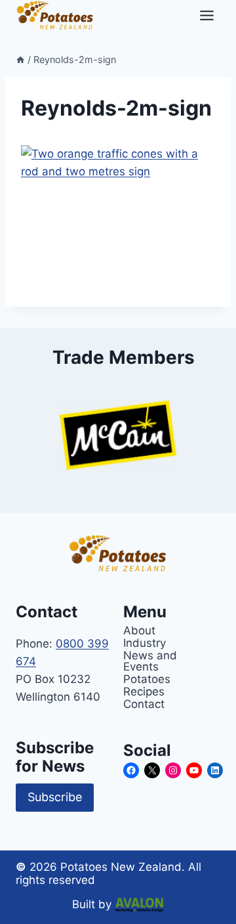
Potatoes (146, 678)
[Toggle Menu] (206, 15)
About (139, 630)
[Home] (20, 59)
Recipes (144, 691)
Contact (144, 703)
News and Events (150, 660)
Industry (144, 642)
